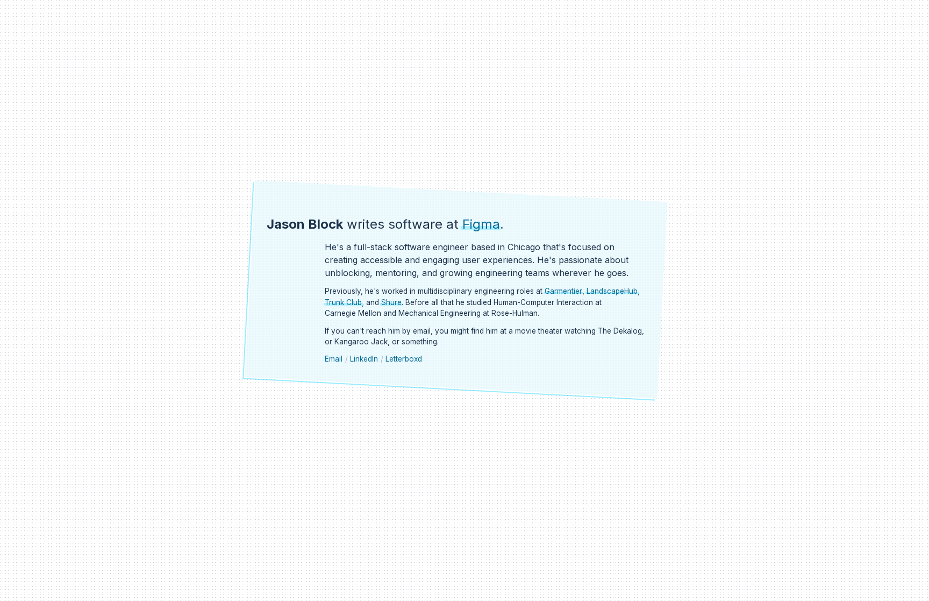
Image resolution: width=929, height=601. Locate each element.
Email (333, 359)
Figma (481, 224)
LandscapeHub (612, 291)
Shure (391, 302)
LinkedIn (364, 359)
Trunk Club (343, 302)
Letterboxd (403, 359)
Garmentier (563, 291)
